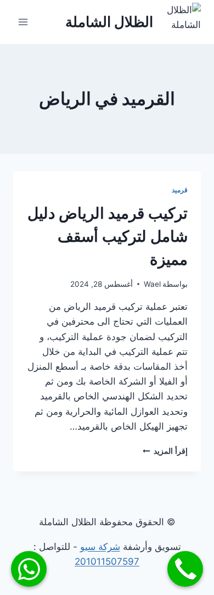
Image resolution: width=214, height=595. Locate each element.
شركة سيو (100, 546)
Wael (152, 284)
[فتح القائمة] (23, 21)
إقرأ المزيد (165, 451)
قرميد (180, 190)
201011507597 (107, 561)
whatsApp (29, 569)
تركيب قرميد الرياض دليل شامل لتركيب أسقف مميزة (107, 236)
